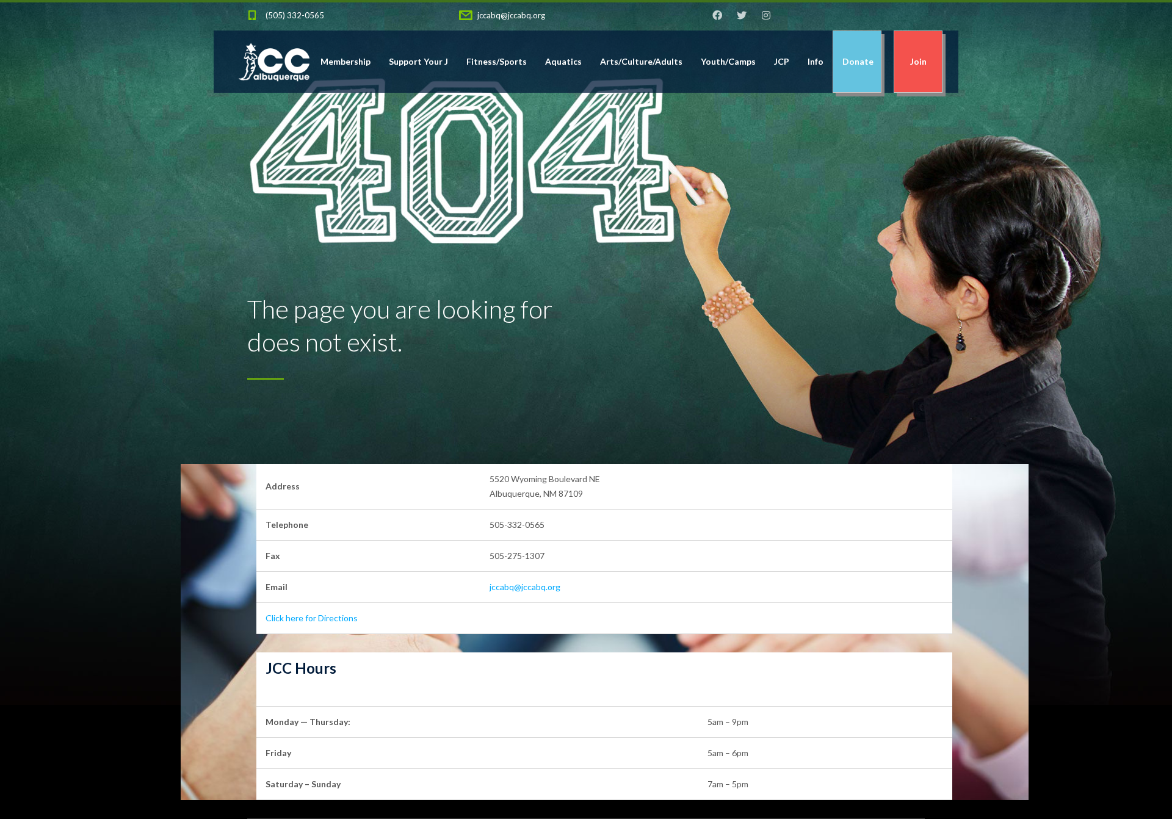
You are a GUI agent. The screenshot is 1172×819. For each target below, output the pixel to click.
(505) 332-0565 (295, 15)
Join (918, 61)
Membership (345, 61)
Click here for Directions (312, 618)
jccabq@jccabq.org (511, 15)
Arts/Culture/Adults (641, 61)
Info (815, 61)
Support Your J (418, 61)
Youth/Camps (728, 61)
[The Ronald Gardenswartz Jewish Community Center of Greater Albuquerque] (274, 61)
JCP (781, 61)
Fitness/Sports (496, 61)
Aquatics (563, 61)
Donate (857, 61)
